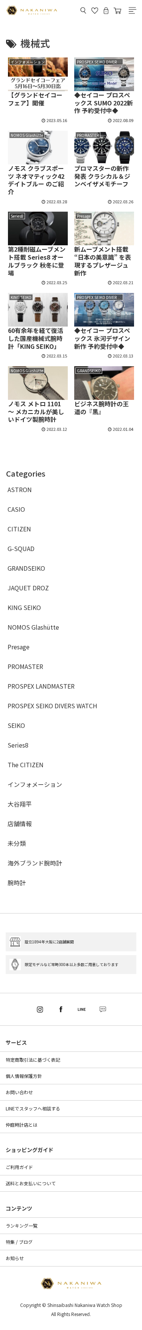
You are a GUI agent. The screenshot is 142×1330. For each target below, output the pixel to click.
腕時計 (17, 882)
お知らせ (15, 1258)
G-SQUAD (21, 548)
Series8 (18, 744)
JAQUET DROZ (28, 587)
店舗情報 (20, 823)
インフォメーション (35, 784)
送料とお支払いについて (31, 1183)
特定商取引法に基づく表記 (33, 1059)
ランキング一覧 (21, 1225)
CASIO (16, 509)
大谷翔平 (20, 803)
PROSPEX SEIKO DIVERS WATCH (52, 705)
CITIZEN (19, 528)
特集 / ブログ (19, 1242)
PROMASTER (25, 666)
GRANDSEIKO (26, 568)
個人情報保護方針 (24, 1076)
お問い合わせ (19, 1092)
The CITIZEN (26, 764)
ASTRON (20, 489)
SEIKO (16, 725)
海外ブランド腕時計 (35, 862)
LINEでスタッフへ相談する (33, 1108)
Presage (19, 646)
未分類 (17, 843)
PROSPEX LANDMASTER (41, 686)
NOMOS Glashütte (33, 627)
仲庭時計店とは (21, 1124)
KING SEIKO (24, 607)
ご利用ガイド (19, 1167)
